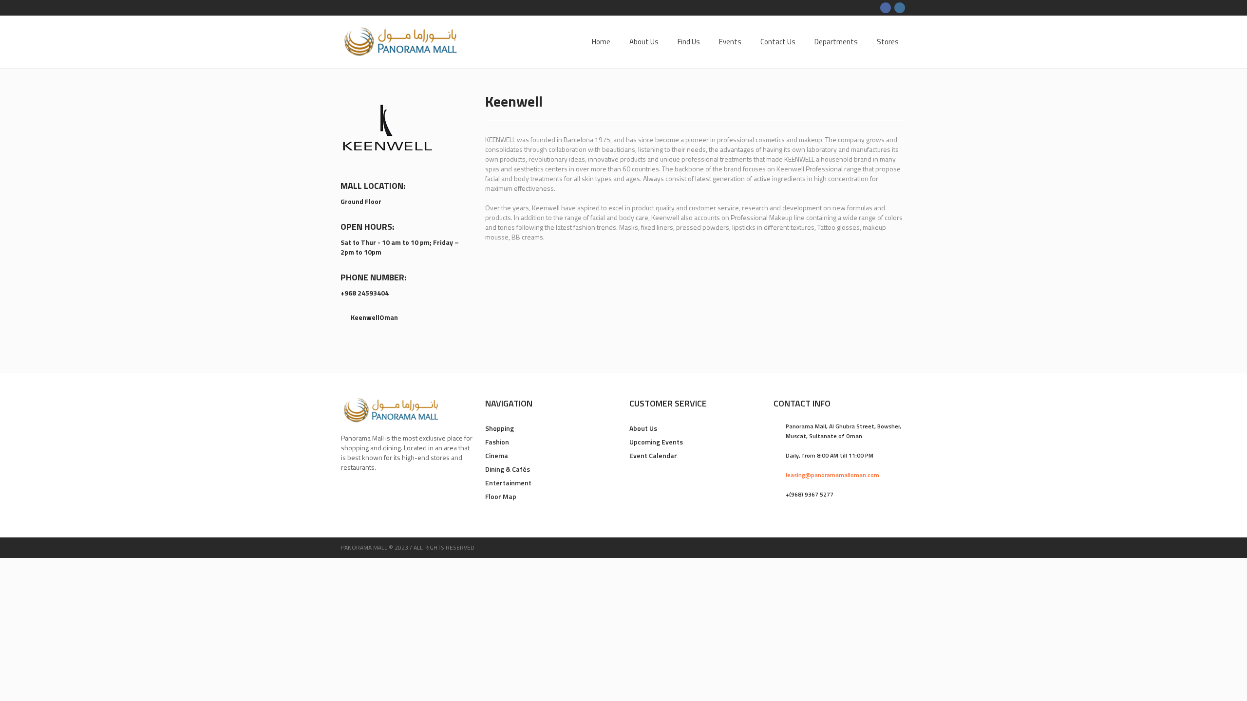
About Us (643, 428)
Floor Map (500, 496)
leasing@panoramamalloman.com (832, 475)
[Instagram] (899, 7)
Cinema (496, 455)
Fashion (497, 442)
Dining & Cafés (507, 469)
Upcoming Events (656, 442)
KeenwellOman (374, 317)
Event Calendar (653, 455)
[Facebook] (885, 7)
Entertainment (508, 483)
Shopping (499, 428)
